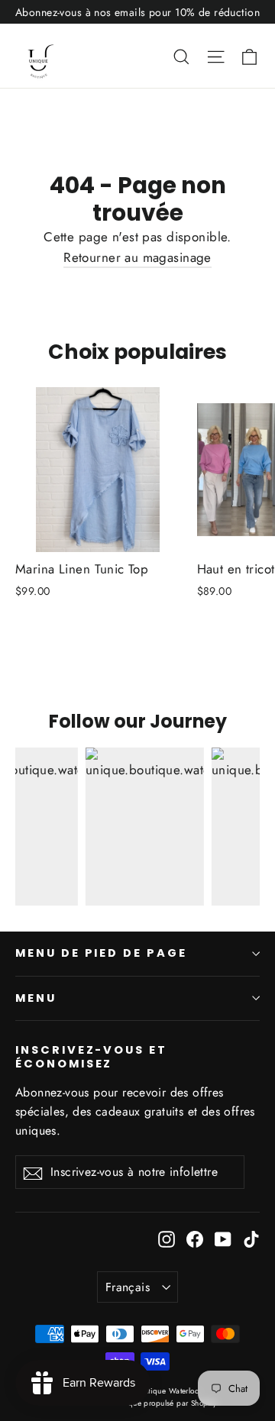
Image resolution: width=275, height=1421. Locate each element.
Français (127, 1287)
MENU (36, 998)
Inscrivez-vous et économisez (91, 1056)
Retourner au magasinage (137, 257)
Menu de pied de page (101, 953)
